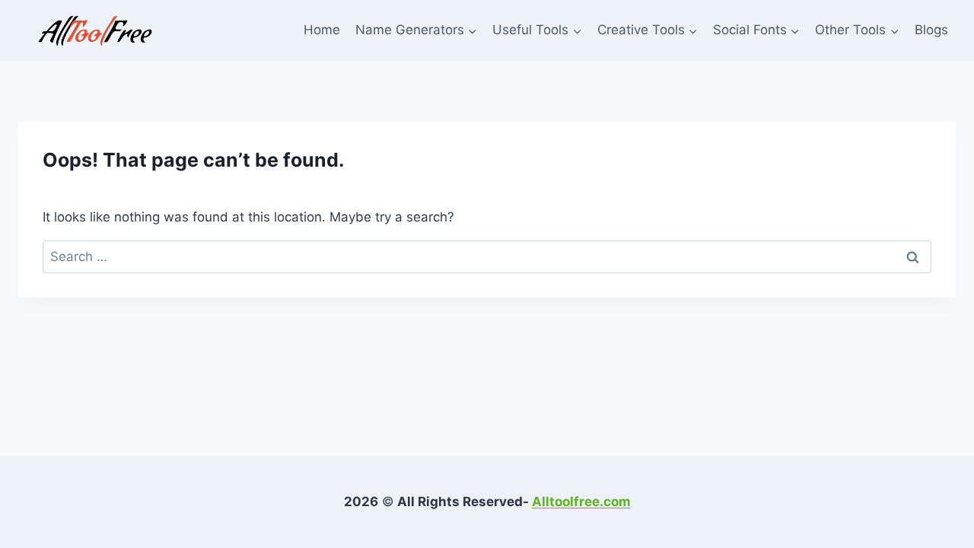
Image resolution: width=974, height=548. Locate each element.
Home (322, 29)
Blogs (931, 29)
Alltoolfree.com (581, 501)
